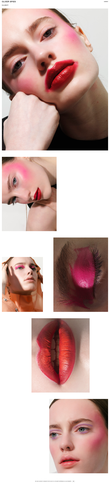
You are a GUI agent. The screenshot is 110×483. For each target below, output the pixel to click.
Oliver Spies (9, 2)
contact (106, 1)
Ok (73, 481)
